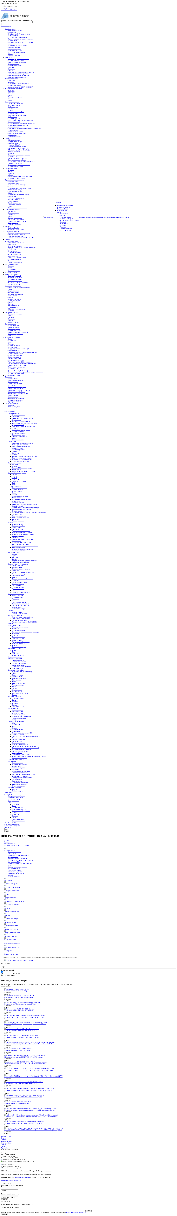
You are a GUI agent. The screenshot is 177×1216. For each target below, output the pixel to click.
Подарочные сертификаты (65, 205)
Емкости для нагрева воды (16, 243)
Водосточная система (11, 272)
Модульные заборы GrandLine (17, 158)
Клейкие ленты (13, 382)
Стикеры (11, 344)
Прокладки (11, 186)
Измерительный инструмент (17, 387)
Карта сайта (4, 1148)
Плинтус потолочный (15, 355)
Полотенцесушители (14, 65)
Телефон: (4, 1190)
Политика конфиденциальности (11, 1180)
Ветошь (10, 302)
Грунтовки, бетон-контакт (16, 52)
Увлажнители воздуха (15, 224)
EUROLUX (12, 95)
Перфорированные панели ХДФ (18, 349)
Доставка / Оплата (62, 209)
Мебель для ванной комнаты (17, 62)
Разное (10, 297)
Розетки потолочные (14, 358)
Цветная (11, 170)
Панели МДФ (12, 347)
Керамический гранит (15, 281)
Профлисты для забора (15, 166)
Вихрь (10, 100)
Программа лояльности (64, 207)
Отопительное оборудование (69, 220)
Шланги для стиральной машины (18, 194)
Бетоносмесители (13, 378)
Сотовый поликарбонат (15, 236)
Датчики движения (14, 136)
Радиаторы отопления (15, 218)
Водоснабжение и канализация (14, 180)
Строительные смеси (15, 30)
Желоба (10, 175)
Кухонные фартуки (14, 350)
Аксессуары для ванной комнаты (18, 59)
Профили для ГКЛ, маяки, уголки (19, 34)
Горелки (11, 304)
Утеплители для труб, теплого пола (19, 188)
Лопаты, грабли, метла (15, 294)
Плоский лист (12, 156)
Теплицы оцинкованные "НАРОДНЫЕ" (21, 238)
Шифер (10, 54)
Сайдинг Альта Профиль (16, 229)
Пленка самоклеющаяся (15, 354)
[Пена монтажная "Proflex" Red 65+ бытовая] (18, 960)
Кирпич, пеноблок (14, 55)
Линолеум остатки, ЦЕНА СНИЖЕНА (20, 87)
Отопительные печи (14, 254)
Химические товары (14, 299)
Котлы (10, 216)
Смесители (11, 69)
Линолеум (11, 80)
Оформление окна (10, 324)
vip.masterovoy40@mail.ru (9, 10)
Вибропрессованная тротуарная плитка (20, 176)
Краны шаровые (13, 183)
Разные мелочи (13, 113)
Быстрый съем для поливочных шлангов (21, 72)
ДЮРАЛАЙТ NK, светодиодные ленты (20, 120)
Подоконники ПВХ (14, 40)
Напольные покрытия (11, 79)
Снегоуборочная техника (12, 375)
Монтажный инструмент (16, 388)
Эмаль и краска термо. (15, 262)
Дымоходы (11, 214)
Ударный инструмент (15, 383)
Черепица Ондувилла (15, 163)
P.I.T (9, 98)
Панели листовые (14, 345)
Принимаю (4, 1214)
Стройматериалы (10, 29)
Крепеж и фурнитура (11, 403)
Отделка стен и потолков (12, 337)
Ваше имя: (4, 1187)
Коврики (11, 320)
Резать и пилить (13, 395)
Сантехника (8, 57)
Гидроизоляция (13, 35)
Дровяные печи (13, 256)
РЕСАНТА (11, 92)
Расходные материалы (15, 97)
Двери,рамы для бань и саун (17, 257)
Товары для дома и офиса (13, 286)
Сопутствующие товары (16, 198)
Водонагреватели (13, 211)
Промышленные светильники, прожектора (21, 123)
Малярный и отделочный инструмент (20, 390)
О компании (57, 202)
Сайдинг (7, 226)
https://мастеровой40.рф (22, 1177)
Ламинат (11, 82)
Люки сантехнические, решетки (18, 74)
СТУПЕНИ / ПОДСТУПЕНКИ (18, 282)
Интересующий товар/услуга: (10, 1194)
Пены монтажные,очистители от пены (20, 42)
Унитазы (11, 70)
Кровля (7, 138)
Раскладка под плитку (15, 279)
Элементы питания (14, 118)
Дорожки (11, 317)
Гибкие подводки (13, 181)
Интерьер (63, 225)
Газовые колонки (13, 213)
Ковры (10, 315)
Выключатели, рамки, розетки (17, 115)
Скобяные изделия (14, 407)
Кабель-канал (12, 117)
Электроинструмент (66, 230)
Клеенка (11, 310)
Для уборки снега (13, 307)
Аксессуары (12, 249)
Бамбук (10, 342)
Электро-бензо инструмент (13, 88)
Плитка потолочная (14, 357)
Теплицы (63, 227)
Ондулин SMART (14, 145)
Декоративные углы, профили (17, 365)
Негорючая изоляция (14, 246)
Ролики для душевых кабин (17, 77)
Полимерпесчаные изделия (16, 178)
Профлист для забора (15, 141)
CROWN (11, 90)
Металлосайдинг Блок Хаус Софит (19, 150)
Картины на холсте (14, 271)
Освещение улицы (14, 105)
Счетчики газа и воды (15, 190)
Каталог (3, 1138)
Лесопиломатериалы (14, 49)
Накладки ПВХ (13, 368)
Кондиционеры (13, 223)
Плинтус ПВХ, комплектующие (18, 83)
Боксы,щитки (12, 135)
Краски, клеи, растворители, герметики (20, 39)
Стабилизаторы (13, 130)
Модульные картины (11, 264)
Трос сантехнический (15, 191)
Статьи (59, 212)
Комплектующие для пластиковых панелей (22, 363)
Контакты (126, 217)
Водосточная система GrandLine (18, 148)
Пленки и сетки (13, 397)
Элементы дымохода (14, 259)
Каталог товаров (6, 26)
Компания (4, 1139)
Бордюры (11, 173)
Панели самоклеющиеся (16, 373)
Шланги (11, 193)
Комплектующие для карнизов (18, 332)
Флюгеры (11, 153)
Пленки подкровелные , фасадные (19, 155)
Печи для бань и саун (11, 241)
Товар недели (48, 217)
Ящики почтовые (13, 291)
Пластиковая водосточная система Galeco (21, 161)
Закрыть (88, 1210)
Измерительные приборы (16, 112)
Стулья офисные (13, 305)
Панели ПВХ (12, 340)
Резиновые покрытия (15, 314)
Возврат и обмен (62, 210)
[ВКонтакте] (2, 972)
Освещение (64, 223)
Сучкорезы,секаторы (14, 402)
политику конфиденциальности (76, 1212)
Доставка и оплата (85, 217)
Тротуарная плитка (11, 168)
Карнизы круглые (14, 329)
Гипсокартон (12, 32)
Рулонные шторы (13, 327)
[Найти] (1, 24)
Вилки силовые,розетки (16, 132)
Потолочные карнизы (15, 330)
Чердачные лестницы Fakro (17, 160)
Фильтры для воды (14, 199)
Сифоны (11, 67)
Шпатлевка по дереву (15, 50)
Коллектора (12, 196)
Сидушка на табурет (14, 322)
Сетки (10, 44)
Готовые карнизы (13, 325)
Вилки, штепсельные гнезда (17, 133)
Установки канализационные (17, 208)
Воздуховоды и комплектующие (18, 75)
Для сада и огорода (14, 300)
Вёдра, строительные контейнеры (19, 287)
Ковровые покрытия (11, 312)
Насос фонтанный (14, 122)
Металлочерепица (14, 140)
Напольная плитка (14, 284)
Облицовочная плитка (15, 277)
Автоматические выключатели (18, 125)
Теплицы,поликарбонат (12, 231)
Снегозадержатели (14, 151)
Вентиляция (12, 244)
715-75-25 (6, 8)
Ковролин (11, 319)
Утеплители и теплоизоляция (17, 37)
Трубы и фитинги (14, 201)
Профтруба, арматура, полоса (17, 45)
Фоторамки (12, 269)
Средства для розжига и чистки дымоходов (22, 247)
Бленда (10, 335)
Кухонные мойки (13, 64)
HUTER (10, 93)
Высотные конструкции (16, 380)
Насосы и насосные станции (17, 185)
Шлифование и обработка (16, 392)
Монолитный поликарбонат (17, 234)
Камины (7, 239)
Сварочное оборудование (16, 398)
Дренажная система (14, 204)
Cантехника (64, 214)
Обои (10, 339)
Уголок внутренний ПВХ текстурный (20, 362)
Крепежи (11, 405)
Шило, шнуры (12, 296)
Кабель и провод (13, 107)
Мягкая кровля (13, 143)
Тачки (10, 289)
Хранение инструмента (15, 400)
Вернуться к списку (7, 1136)
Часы (10, 267)
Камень (10, 261)
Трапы (10, 206)
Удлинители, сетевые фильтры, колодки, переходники (25, 128)
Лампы (10, 108)
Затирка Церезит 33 (14, 276)
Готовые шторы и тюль (15, 334)
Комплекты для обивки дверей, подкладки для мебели (25, 372)
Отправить (4, 1199)
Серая (10, 171)
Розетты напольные (14, 85)
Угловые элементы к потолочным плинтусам (22, 352)
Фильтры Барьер (13, 292)
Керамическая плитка (11, 274)
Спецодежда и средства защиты (18, 393)
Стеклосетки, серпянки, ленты (18, 370)
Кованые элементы (14, 47)
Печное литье (12, 251)
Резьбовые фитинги (14, 203)
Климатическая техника (12, 209)
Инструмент (8, 377)
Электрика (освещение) (12, 102)
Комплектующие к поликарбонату (19, 233)
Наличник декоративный (16, 360)
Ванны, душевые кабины (16, 60)
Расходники (12, 385)
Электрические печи (14, 252)
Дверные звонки (13, 127)
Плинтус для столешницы (16, 367)
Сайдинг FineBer (13, 228)
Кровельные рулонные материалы (19, 165)
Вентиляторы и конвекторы (17, 219)
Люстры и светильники (15, 103)
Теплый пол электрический (17, 221)
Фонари (10, 110)
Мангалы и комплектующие (17, 309)
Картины (11, 266)
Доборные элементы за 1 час (17, 146)
